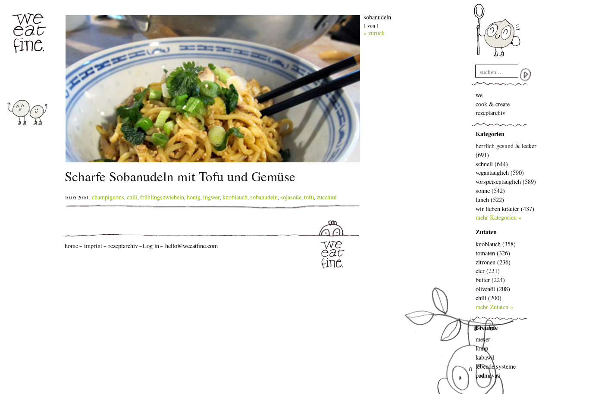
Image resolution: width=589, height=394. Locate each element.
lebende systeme (496, 366)
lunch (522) (490, 199)
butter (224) (490, 280)
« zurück (374, 33)
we (479, 95)
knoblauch (235, 197)
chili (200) (488, 298)
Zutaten (486, 231)
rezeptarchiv (490, 113)
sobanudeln (264, 197)
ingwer (211, 197)
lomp (482, 348)
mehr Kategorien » (498, 217)
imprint (93, 246)
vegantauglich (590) (500, 172)
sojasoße (290, 197)
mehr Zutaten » (494, 307)
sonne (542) (490, 190)
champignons (108, 197)
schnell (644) (492, 164)
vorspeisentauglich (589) (506, 181)
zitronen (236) (493, 262)
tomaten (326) (493, 253)
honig (194, 197)
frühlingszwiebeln (162, 197)
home (71, 246)
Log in (151, 246)
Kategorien (490, 133)
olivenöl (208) (493, 289)
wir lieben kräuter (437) (505, 209)
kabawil (485, 357)
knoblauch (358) (496, 244)
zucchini (326, 197)
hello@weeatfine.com (191, 246)
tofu (309, 197)
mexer (483, 339)
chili (132, 197)
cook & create (493, 104)
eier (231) (488, 271)
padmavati (488, 375)
